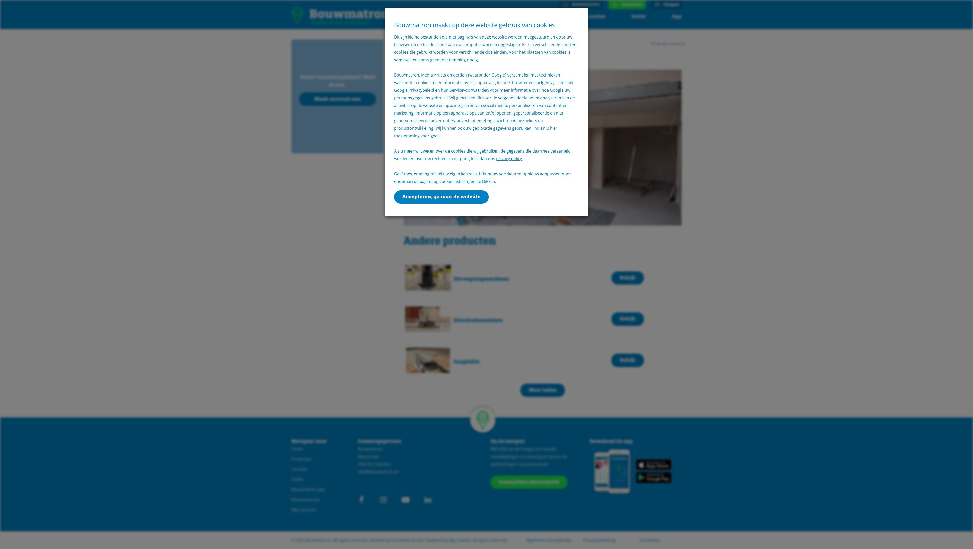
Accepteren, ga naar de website (441, 196)
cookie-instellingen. (458, 181)
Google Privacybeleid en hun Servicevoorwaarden (441, 90)
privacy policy (509, 158)
